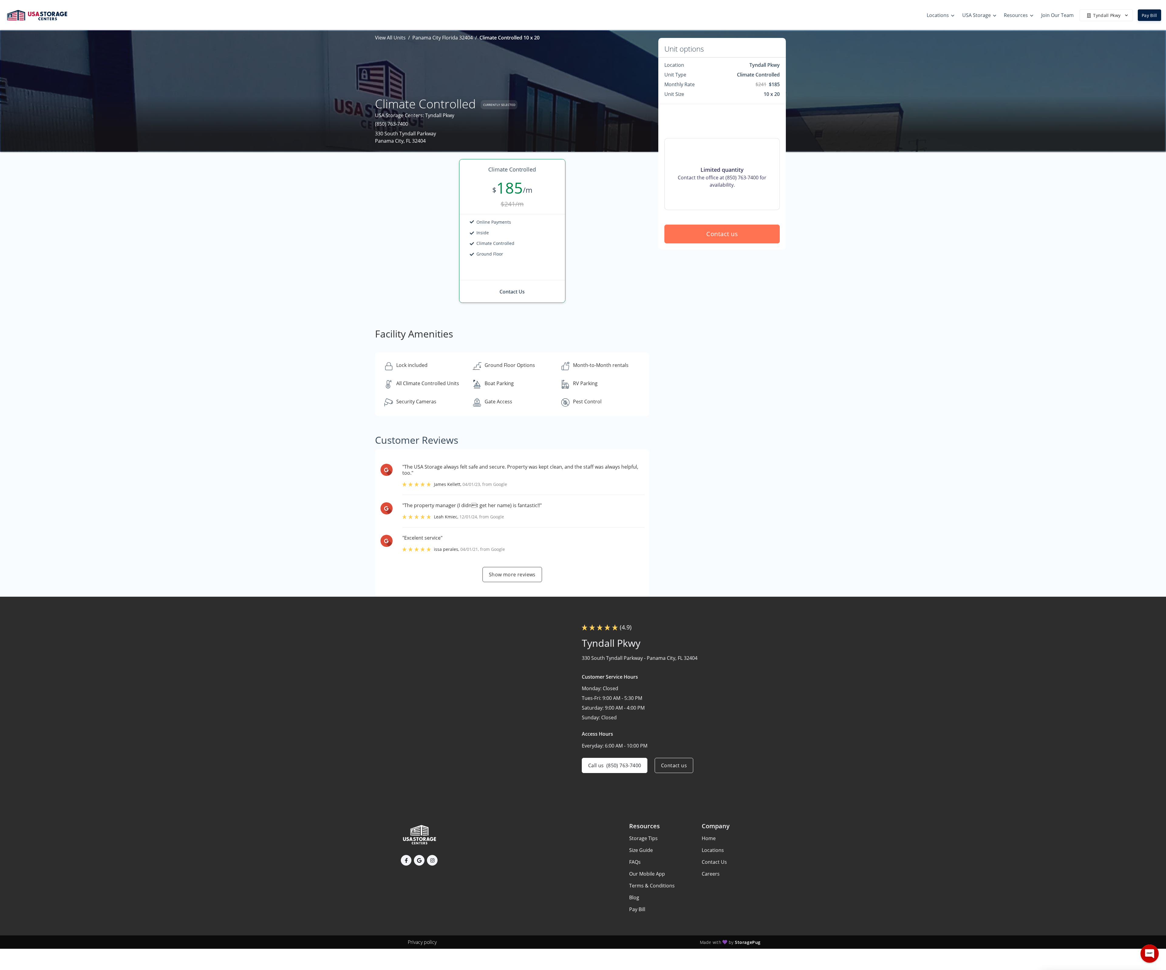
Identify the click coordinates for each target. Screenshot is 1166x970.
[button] (406, 860)
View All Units (390, 37)
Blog (634, 897)
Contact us (722, 234)
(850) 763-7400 (391, 123)
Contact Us (714, 862)
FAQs (635, 862)
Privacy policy (422, 942)
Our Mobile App (647, 873)
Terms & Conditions (652, 885)
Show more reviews (512, 574)
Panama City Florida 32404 (442, 37)
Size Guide (641, 850)
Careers (711, 873)
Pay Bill (1149, 15)
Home (709, 838)
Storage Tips (643, 838)
